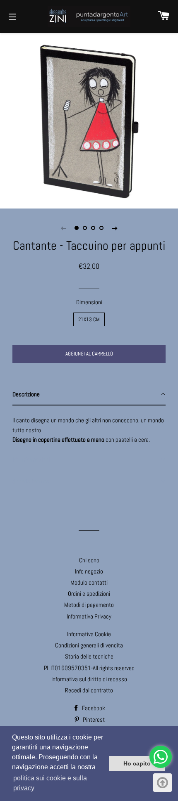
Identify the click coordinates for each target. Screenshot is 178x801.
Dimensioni (89, 302)
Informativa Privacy (89, 616)
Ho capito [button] (137, 763)
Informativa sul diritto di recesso (89, 679)
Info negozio (89, 571)
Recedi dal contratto (89, 690)
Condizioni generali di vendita (89, 645)
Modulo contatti (89, 582)
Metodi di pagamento (89, 605)
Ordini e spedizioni (89, 593)
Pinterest (93, 719)
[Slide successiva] (115, 228)
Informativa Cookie (89, 634)
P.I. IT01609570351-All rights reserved (89, 668)
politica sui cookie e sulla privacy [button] (50, 783)
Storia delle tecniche (89, 656)
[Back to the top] (162, 782)
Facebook (93, 708)
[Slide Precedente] (63, 228)
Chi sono (89, 560)
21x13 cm (89, 319)
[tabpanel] (89, 120)
